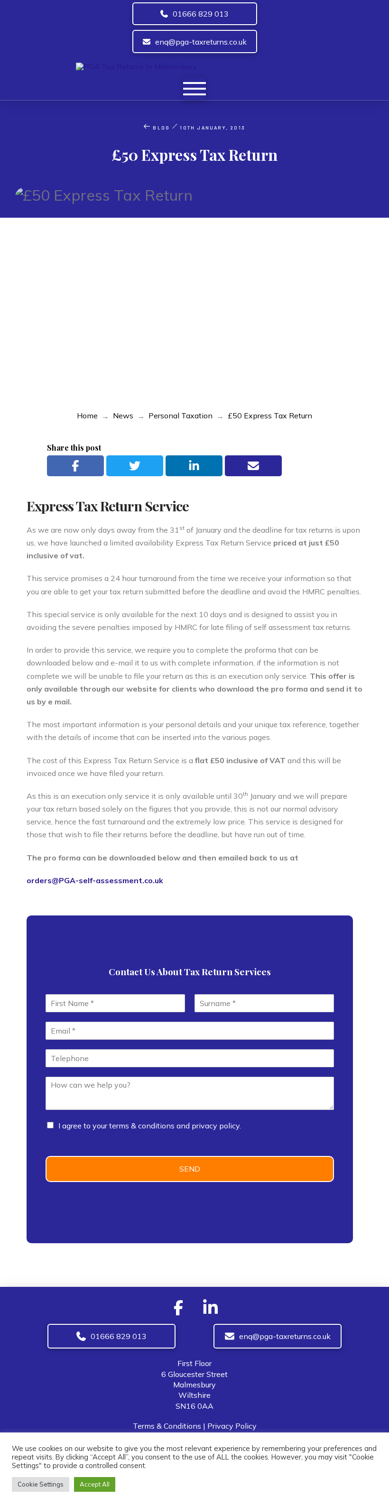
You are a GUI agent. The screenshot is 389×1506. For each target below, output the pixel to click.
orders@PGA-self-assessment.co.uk (95, 880)
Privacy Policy (232, 1426)
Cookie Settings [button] (41, 1484)
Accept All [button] (95, 1484)
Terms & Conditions (167, 1426)
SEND (189, 1168)
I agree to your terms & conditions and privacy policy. (149, 1125)
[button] (194, 88)
